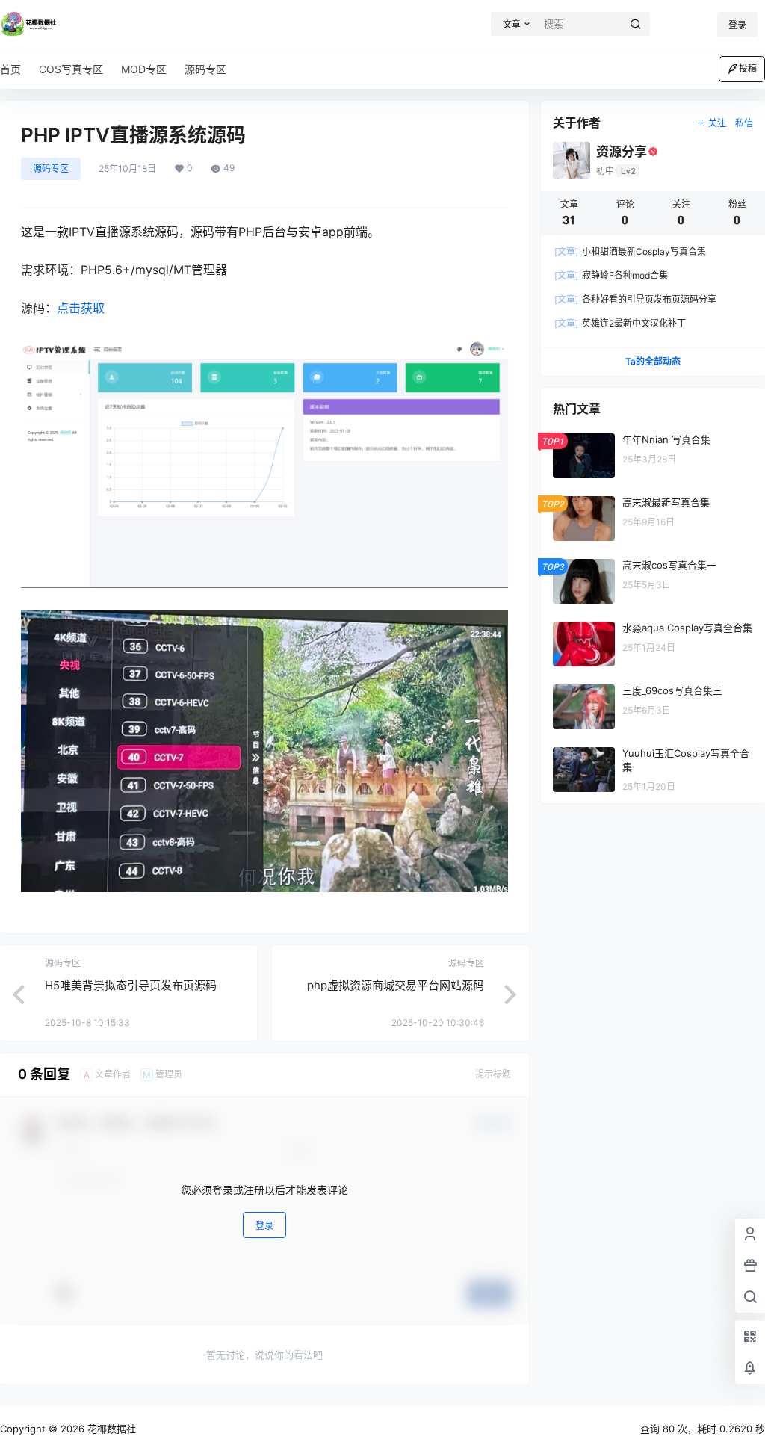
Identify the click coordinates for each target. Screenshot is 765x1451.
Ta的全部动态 (653, 361)
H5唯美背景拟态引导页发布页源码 (131, 985)
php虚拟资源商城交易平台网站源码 (395, 985)
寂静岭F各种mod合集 (611, 275)
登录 (737, 25)
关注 (717, 123)
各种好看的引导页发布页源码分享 (635, 299)
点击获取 (81, 307)
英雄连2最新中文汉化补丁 (620, 323)
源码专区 (51, 168)
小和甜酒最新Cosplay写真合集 (630, 251)
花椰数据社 (110, 1429)
